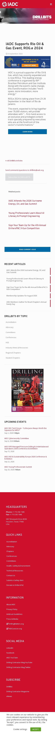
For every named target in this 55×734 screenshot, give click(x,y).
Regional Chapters (13, 352)
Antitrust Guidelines (14, 614)
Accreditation (11, 322)
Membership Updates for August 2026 (21, 295)
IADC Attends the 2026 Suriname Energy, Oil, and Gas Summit (25, 271)
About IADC (10, 604)
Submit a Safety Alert (14, 580)
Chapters (10, 551)
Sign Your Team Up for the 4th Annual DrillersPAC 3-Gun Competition (27, 288)
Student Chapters (13, 358)
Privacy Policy (11, 609)
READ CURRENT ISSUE (27, 249)
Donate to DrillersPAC (15, 585)
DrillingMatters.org (16, 624)
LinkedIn (9, 648)
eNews (9, 696)
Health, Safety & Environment (18, 566)
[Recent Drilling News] (27, 411)
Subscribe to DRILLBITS (19, 177)
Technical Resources (14, 570)
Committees (10, 332)
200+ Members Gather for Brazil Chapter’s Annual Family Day (26, 303)
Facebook (10, 653)
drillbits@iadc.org (37, 170)
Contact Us (10, 575)
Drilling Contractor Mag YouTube (19, 662)
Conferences (11, 337)
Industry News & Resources (17, 347)
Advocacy (9, 327)
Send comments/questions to (17, 170)
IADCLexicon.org (15, 628)
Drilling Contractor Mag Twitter (18, 667)
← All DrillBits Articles (14, 161)
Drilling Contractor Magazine (17, 691)
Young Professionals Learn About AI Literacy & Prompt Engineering (25, 279)
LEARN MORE (27, 132)
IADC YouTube (12, 657)
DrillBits (9, 686)
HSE (7, 342)
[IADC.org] (10, 4)
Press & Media (12, 619)
